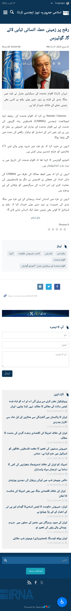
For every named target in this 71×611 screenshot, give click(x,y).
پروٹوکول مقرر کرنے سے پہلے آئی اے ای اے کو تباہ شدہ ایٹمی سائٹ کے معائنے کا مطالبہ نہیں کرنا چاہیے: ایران (38, 404)
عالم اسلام (35, 218)
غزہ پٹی (48, 253)
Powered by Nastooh (33, 607)
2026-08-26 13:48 (55, 517)
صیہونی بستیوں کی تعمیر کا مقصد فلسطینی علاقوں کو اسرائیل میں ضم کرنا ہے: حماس (38, 451)
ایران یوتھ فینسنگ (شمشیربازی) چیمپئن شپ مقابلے (40, 538)
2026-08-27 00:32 (55, 411)
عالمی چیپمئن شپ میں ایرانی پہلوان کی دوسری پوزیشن (37, 480)
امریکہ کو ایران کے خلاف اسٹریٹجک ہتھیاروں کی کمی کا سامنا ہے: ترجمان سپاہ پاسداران (37, 467)
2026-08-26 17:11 (55, 474)
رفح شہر (61, 253)
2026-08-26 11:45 (55, 543)
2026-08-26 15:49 (55, 485)
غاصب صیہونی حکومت (29, 253)
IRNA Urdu (39, 13)
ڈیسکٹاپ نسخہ (35, 571)
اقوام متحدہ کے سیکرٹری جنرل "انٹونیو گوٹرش (43, 266)
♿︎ (62, 601)
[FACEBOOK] (35, 583)
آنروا (11, 253)
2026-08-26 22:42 (55, 443)
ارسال (7, 373)
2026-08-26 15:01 (55, 501)
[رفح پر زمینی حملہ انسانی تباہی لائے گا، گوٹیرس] (35, 70)
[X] (41, 583)
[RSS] (29, 583)
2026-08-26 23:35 (55, 427)
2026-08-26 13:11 (55, 532)
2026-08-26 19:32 (55, 458)
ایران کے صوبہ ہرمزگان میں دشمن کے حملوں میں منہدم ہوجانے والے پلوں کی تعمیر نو (38, 525)
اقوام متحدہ (59, 260)
